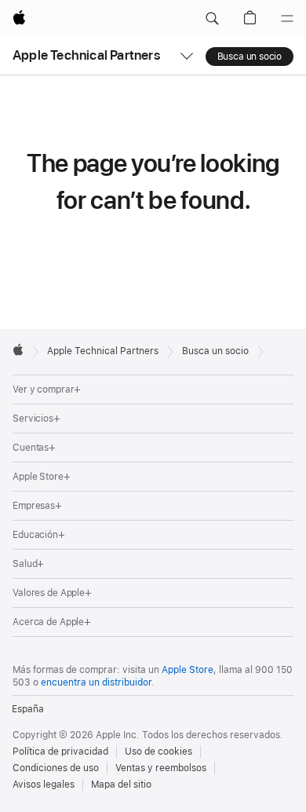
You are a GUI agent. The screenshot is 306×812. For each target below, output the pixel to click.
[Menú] (287, 19)
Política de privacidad (60, 751)
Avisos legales (44, 784)
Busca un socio (249, 56)
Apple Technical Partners (86, 55)
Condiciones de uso (56, 768)
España (28, 709)
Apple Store (187, 669)
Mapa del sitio (121, 784)
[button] (212, 19)
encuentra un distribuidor (96, 682)
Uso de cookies (158, 751)
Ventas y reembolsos (160, 768)
